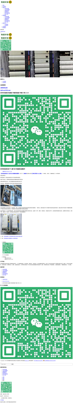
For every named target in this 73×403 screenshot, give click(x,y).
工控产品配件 (7, 9)
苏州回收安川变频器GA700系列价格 (11, 238)
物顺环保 (4, 171)
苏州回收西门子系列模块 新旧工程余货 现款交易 (13, 236)
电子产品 (6, 14)
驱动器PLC (7, 11)
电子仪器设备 (7, 20)
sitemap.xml (27, 360)
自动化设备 (7, 8)
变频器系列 (7, 10)
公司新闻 (6, 24)
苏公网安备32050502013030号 (50, 360)
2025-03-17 (8, 171)
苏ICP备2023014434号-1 (38, 360)
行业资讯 (6, 25)
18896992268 (2, 31)
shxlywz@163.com (5, 90)
